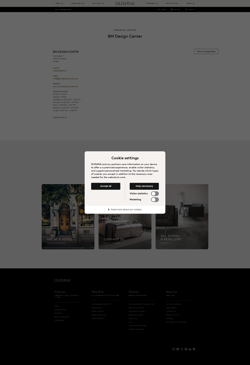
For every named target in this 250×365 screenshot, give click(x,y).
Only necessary (144, 186)
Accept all (105, 186)
